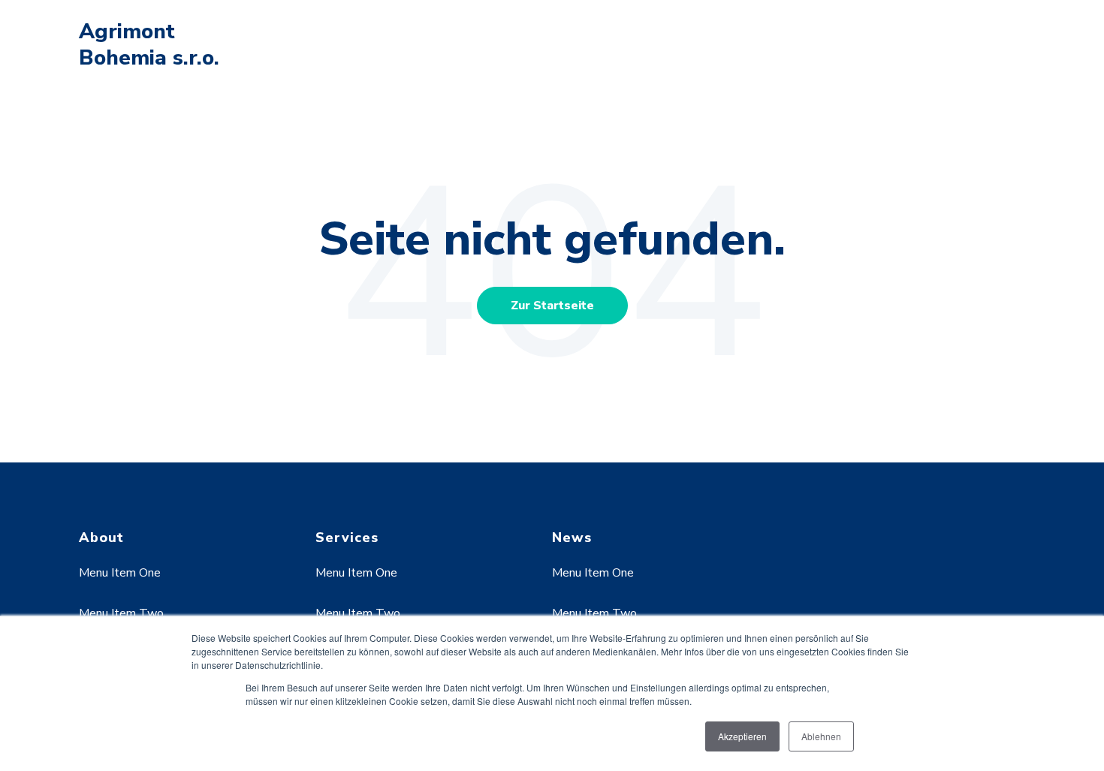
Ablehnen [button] (821, 736)
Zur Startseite (552, 305)
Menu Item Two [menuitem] (121, 613)
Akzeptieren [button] (742, 736)
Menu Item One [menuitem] (120, 573)
